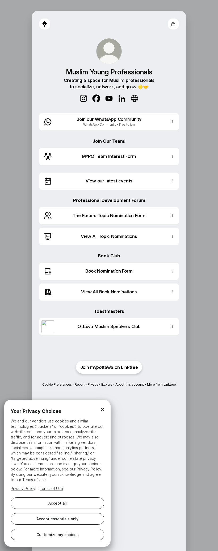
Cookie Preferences (57, 384)
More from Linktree (161, 384)
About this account (129, 384)
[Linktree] (44, 24)
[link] (83, 98)
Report (80, 384)
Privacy (93, 384)
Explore (106, 384)
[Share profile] (173, 24)
